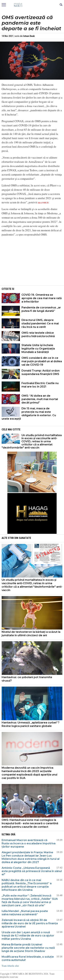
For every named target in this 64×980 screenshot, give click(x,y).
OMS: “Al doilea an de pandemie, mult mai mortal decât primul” (39, 399)
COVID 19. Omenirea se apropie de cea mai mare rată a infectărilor (41, 298)
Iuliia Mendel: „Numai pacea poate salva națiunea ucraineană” (25, 913)
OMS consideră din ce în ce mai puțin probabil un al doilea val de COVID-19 (41, 361)
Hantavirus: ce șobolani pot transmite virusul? (27, 679)
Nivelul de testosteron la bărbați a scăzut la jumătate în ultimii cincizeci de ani (31, 633)
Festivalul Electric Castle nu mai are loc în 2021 (40, 385)
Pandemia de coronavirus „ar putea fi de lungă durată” (41, 309)
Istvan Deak (29, 36)
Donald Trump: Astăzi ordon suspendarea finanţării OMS (40, 372)
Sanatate (25, 537)
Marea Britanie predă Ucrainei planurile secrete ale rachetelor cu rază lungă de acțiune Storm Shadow (28, 948)
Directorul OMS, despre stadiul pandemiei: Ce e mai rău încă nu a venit (40, 323)
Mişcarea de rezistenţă (32, 4)
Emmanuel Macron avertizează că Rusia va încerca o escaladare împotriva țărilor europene (28, 843)
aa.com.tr (43, 202)
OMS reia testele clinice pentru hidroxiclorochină (38, 334)
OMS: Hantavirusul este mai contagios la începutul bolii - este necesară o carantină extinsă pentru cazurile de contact (30, 823)
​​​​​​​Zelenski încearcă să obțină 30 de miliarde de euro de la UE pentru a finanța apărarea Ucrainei (30, 923)
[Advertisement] (32, 262)
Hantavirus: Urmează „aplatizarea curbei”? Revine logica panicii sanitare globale (30, 724)
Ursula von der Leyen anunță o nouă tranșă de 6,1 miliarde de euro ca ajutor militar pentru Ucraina (28, 935)
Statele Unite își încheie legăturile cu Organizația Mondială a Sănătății (38, 349)
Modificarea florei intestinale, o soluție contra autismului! (28, 958)
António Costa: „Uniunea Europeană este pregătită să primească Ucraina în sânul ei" (32, 871)
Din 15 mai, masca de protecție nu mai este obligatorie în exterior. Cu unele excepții (29, 413)
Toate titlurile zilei (10, 965)
